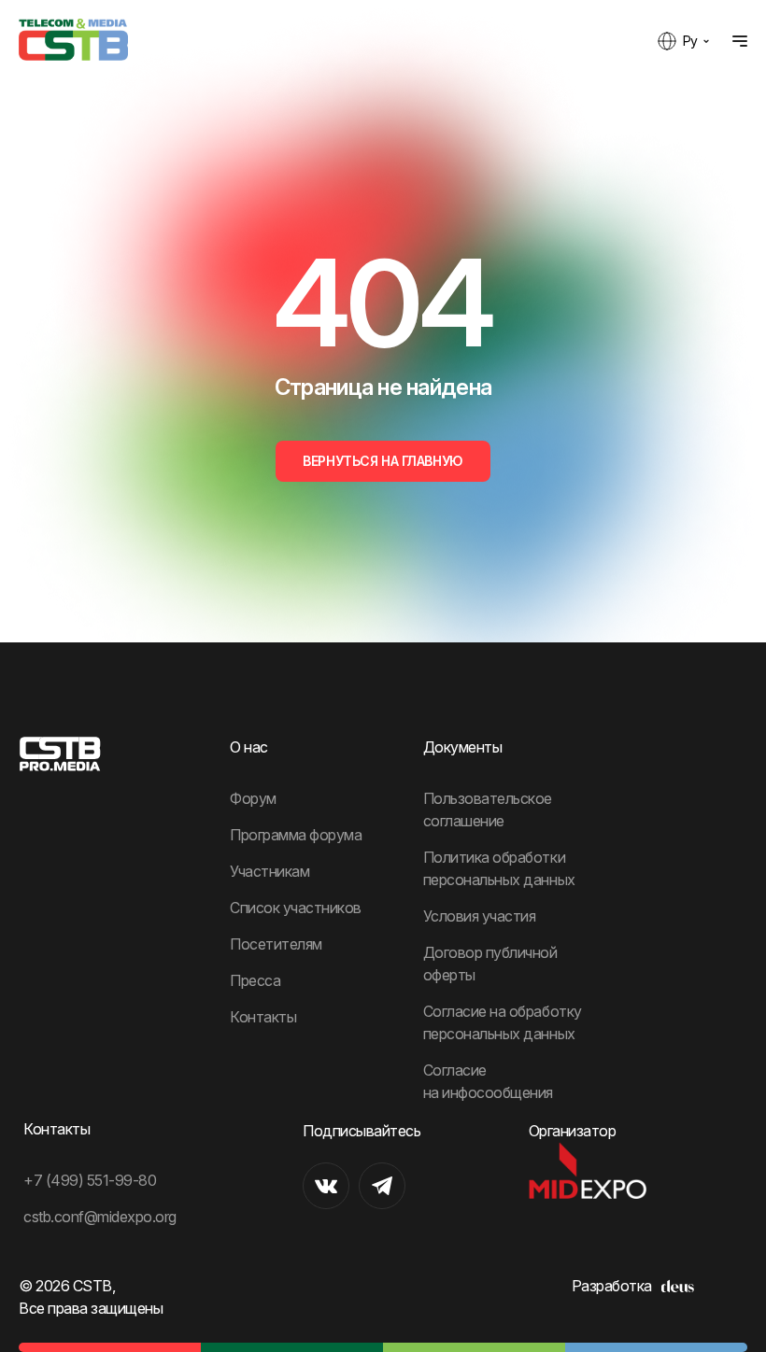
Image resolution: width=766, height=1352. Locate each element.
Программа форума (296, 834)
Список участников (296, 907)
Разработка (612, 1285)
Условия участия (479, 916)
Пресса (255, 980)
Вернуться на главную (383, 461)
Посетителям (276, 944)
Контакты (263, 1016)
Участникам (269, 871)
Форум (253, 798)
